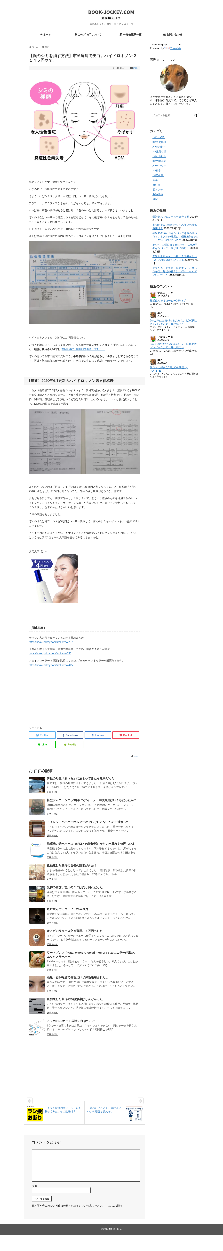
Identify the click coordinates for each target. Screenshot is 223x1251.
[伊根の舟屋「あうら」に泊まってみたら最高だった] (37, 785)
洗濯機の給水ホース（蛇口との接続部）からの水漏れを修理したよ (91, 843)
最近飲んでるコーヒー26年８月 (67, 909)
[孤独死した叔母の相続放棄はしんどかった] (37, 1006)
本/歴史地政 (159, 142)
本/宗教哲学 (159, 146)
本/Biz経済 (158, 137)
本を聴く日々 (115, 1229)
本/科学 (156, 170)
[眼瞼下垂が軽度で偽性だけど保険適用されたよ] (37, 984)
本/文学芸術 (159, 161)
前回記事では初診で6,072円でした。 (83, 349)
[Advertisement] (84, 700)
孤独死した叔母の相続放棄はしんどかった (75, 999)
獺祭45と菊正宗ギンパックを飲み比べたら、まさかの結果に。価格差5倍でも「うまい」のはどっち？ (175, 236)
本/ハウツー (159, 165)
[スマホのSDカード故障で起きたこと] (37, 1027)
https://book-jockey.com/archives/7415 (51, 665)
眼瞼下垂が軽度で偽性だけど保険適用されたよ (78, 977)
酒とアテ (157, 189)
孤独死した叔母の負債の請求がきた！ (72, 865)
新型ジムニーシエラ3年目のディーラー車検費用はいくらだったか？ (92, 800)
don (136, 756)
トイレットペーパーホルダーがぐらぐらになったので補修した (88, 822)
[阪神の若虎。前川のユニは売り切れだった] (37, 894)
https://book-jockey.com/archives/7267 (51, 642)
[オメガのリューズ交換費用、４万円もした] (37, 937)
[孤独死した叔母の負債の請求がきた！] (37, 872)
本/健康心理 (159, 151)
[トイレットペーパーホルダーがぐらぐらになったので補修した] (37, 828)
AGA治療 (157, 194)
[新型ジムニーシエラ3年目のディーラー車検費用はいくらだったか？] (37, 807)
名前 (34, 1185)
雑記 (135, 68)
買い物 (156, 184)
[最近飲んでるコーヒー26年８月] (37, 916)
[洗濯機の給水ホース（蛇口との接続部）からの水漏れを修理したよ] (37, 850)
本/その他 (158, 175)
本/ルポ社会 (159, 156)
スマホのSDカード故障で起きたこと (71, 1021)
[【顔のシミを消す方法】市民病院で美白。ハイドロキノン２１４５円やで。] (98, 735)
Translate (175, 48)
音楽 (155, 180)
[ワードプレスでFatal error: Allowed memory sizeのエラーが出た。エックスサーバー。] (37, 959)
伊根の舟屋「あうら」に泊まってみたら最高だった (80, 778)
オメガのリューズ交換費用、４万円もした (75, 930)
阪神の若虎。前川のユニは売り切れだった (75, 887)
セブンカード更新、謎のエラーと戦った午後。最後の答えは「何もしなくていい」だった (174, 271)
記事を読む (52, 792)
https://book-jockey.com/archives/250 (50, 653)
